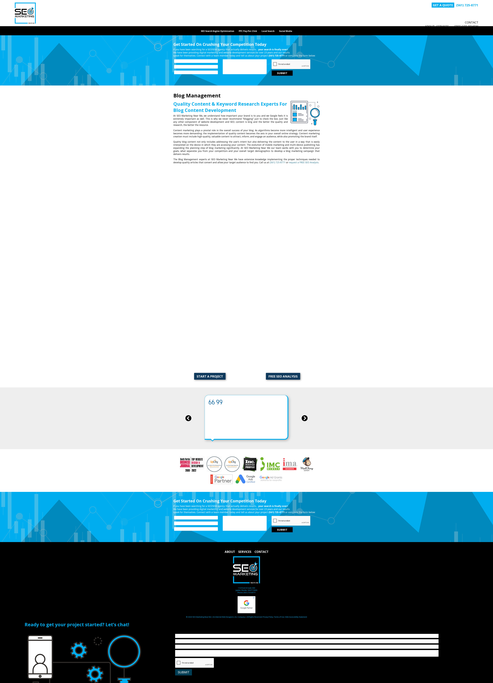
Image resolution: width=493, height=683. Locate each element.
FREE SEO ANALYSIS (283, 376)
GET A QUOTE (443, 5)
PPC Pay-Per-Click (248, 31)
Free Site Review (466, 26)
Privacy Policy (268, 617)
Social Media (285, 31)
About (430, 26)
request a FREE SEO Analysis (304, 162)
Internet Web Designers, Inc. (226, 617)
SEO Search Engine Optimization (217, 31)
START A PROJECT (210, 376)
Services (443, 26)
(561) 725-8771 (467, 5)
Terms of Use (279, 617)
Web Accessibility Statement (296, 617)
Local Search (268, 31)
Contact (471, 22)
